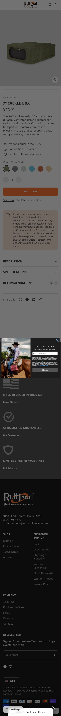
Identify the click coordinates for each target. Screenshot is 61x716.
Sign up (45, 370)
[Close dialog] (57, 340)
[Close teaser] (53, 707)
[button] (30, 712)
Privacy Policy (41, 365)
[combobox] (35, 353)
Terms (46, 365)
